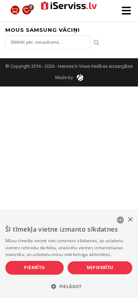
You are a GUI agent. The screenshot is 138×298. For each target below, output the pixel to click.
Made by (64, 77)
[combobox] (120, 220)
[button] (69, 286)
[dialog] (69, 254)
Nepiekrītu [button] (100, 267)
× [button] (130, 219)
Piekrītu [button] (34, 267)
